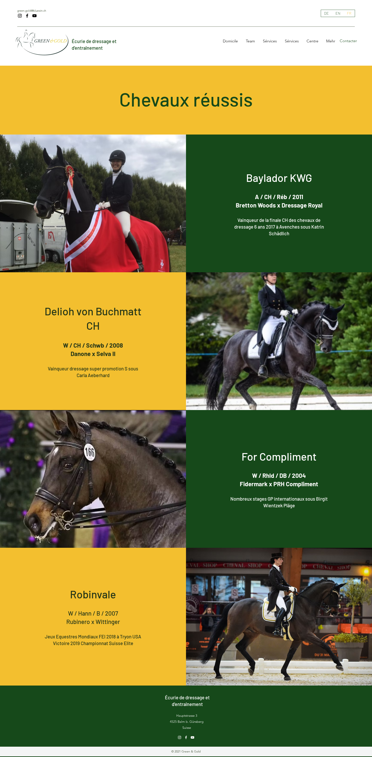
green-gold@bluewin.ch (31, 10)
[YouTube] (34, 15)
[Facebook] (27, 15)
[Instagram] (19, 15)
